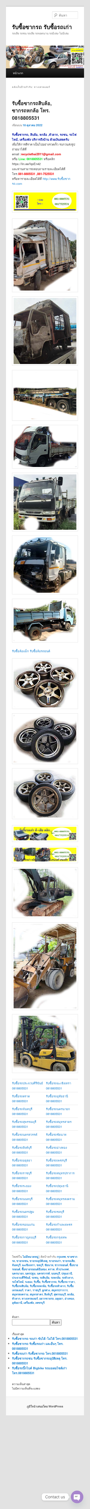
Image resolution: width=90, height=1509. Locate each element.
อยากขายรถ (46, 1298)
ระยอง (28, 1282)
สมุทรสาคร (36, 1294)
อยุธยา (59, 1298)
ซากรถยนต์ (61, 1265)
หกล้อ (70, 1294)
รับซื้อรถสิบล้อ (20, 1286)
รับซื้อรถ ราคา (66, 1282)
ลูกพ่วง (46, 1290)
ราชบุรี (37, 1290)
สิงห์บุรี (48, 1294)
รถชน (35, 1277)
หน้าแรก (18, 73)
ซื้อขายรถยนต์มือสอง (34, 1269)
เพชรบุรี (40, 1303)
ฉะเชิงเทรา (28, 1265)
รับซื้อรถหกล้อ (38, 1286)
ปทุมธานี (66, 1273)
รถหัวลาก (67, 1277)
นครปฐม (30, 1273)
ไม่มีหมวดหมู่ (31, 1256)
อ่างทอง (69, 1298)
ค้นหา (15, 1317)
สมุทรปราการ (59, 1290)
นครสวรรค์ (43, 1273)
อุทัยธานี (17, 1303)
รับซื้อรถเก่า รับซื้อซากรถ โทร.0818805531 (40, 1353)
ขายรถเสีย (69, 1261)
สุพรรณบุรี (60, 1294)
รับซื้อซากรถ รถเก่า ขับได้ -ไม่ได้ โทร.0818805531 (45, 1338)
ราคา (28, 1290)
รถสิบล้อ (44, 1277)
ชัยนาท (49, 1265)
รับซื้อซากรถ (49, 1282)
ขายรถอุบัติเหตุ (39, 1261)
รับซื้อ (37, 1282)
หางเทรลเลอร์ (30, 1298)
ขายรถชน (22, 1261)
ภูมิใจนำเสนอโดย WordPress (45, 1406)
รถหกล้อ (55, 1277)
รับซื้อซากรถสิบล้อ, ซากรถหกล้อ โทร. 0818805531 (32, 110)
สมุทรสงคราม (20, 1294)
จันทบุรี (16, 1265)
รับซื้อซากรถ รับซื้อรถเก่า (42, 27)
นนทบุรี (55, 1273)
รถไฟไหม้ (18, 1282)
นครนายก (18, 1273)
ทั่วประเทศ (62, 1269)
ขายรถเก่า (55, 1261)
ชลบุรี (39, 1265)
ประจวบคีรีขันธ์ (21, 1277)
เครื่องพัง (29, 1303)
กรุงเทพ (61, 1256)
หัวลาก (16, 1298)
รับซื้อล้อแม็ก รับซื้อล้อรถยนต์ (31, 651)
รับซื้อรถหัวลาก (57, 1286)
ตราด (51, 1269)
